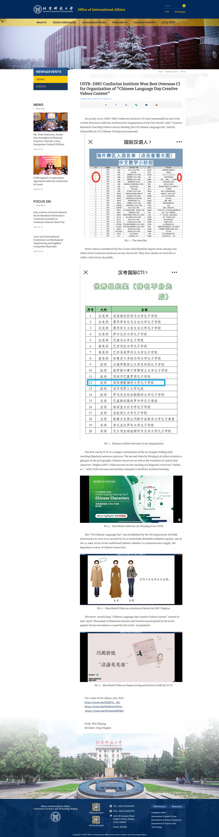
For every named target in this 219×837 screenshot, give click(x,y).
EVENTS (41, 86)
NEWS (183, 72)
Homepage (180, 11)
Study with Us (119, 22)
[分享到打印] (156, 105)
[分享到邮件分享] (146, 105)
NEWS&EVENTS (171, 72)
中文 (167, 11)
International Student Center (164, 816)
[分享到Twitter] (106, 105)
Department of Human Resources (166, 820)
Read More (40, 109)
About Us (42, 22)
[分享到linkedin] (126, 105)
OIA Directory (160, 806)
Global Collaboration (64, 22)
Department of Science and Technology (163, 825)
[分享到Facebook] (116, 105)
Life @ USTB (168, 22)
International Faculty (94, 22)
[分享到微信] (136, 105)
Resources (177, 806)
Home (160, 72)
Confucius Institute (144, 22)
